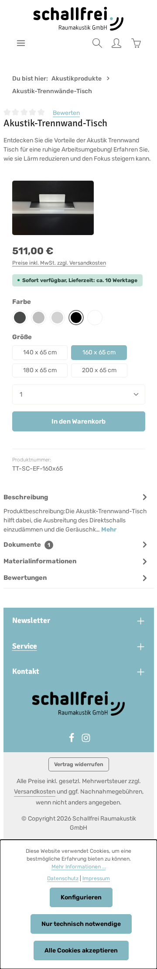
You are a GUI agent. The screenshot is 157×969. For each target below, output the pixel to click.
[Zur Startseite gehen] (78, 19)
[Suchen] (97, 43)
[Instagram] (86, 740)
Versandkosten (34, 791)
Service (24, 646)
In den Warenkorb (78, 421)
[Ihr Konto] (116, 43)
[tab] (76, 512)
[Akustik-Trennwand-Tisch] (53, 208)
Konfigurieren (81, 897)
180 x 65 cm (40, 370)
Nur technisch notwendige (81, 924)
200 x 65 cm (99, 370)
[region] (78, 208)
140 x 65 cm (40, 352)
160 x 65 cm (99, 352)
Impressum (96, 878)
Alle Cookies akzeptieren (81, 950)
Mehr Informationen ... (78, 867)
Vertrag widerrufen (78, 764)
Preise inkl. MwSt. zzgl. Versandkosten (59, 263)
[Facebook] (72, 740)
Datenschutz (62, 878)
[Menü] (21, 43)
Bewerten (66, 113)
